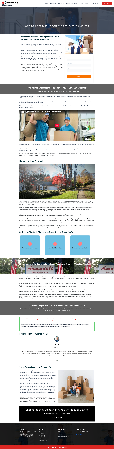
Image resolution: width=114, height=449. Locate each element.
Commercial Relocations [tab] (24, 319)
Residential (61, 3)
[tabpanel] (57, 326)
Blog (86, 3)
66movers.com (7, 5)
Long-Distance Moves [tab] (39, 319)
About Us (52, 3)
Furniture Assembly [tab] (63, 319)
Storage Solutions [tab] (74, 319)
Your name (69, 58)
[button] (55, 3)
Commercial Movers (71, 3)
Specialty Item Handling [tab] (87, 319)
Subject (68, 68)
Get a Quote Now (56, 417)
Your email (69, 63)
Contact (81, 3)
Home (46, 3)
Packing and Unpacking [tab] (50, 319)
